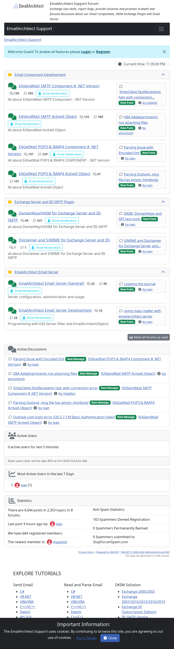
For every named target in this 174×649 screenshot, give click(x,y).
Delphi (25, 612)
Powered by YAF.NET (107, 552)
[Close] (164, 52)
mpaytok (60, 542)
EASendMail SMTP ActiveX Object (48, 116)
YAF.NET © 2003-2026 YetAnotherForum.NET (145, 552)
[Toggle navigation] (161, 29)
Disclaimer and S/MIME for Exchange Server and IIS (64, 240)
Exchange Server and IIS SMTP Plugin (44, 202)
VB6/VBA (27, 601)
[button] (13, 86)
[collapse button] (163, 74)
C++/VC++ (27, 606)
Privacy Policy (86, 552)
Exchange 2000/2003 (138, 591)
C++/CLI (77, 617)
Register (103, 51)
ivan (24, 485)
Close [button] (112, 638)
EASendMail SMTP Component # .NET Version (59, 85)
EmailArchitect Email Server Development (55, 310)
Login (86, 51)
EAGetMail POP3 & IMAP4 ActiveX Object (54, 173)
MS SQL (26, 617)
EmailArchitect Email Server (37, 272)
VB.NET (25, 596)
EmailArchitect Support (29, 28)
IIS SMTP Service (135, 617)
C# (22, 591)
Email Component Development (40, 74)
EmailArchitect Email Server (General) (51, 283)
